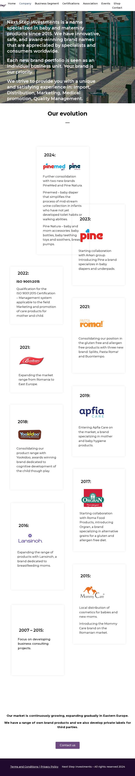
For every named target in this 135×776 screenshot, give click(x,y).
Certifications (70, 3)
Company (25, 3)
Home (12, 3)
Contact (117, 7)
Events (105, 3)
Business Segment (47, 3)
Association (90, 3)
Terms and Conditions (24, 766)
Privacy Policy (49, 766)
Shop (117, 3)
